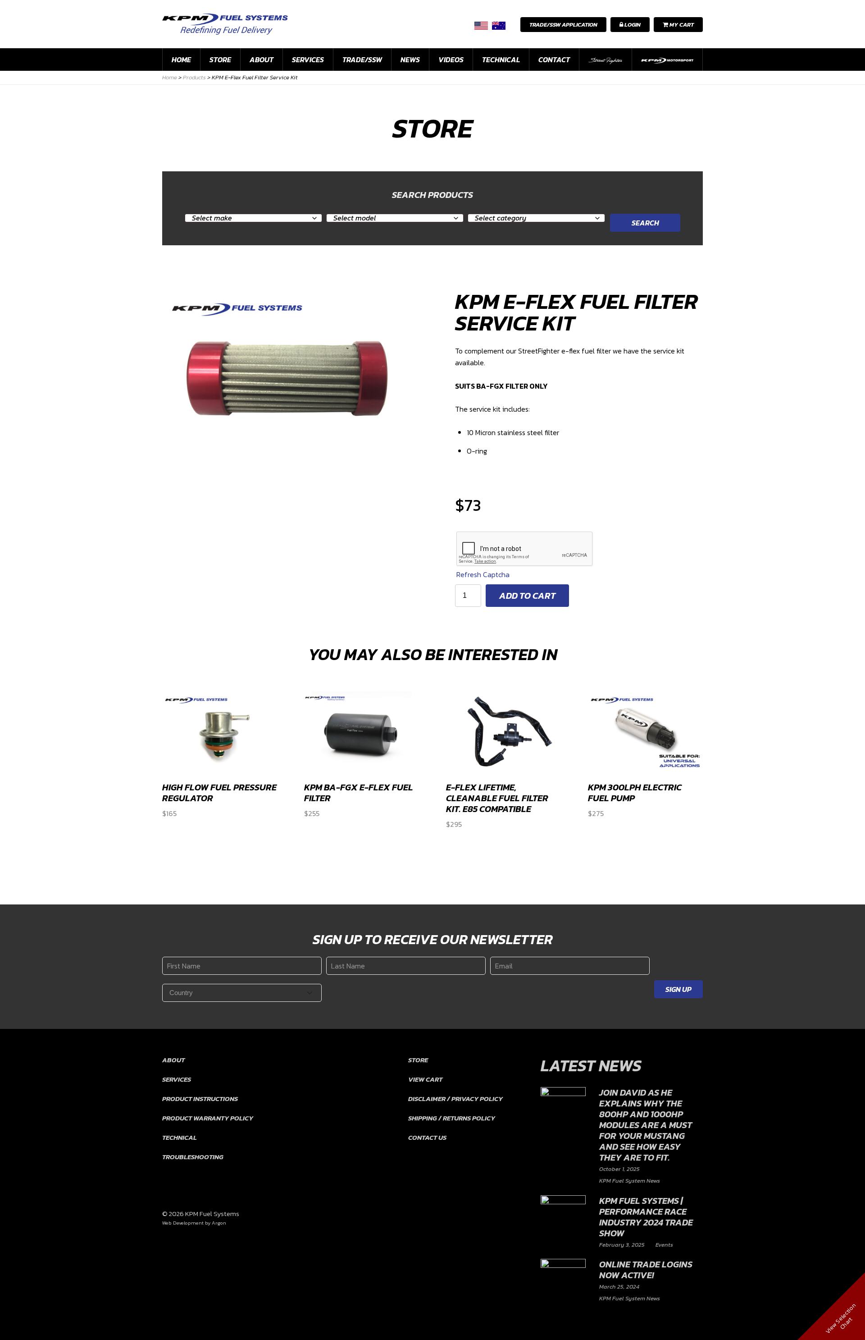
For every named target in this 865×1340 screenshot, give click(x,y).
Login (632, 24)
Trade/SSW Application (563, 24)
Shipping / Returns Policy (451, 1118)
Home (181, 59)
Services (308, 59)
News (410, 59)
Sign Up (678, 989)
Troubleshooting (192, 1157)
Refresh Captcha (483, 574)
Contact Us (427, 1137)
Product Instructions (200, 1098)
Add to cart (527, 595)
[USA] (481, 25)
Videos (451, 59)
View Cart (425, 1079)
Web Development (183, 1222)
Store (220, 59)
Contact (554, 59)
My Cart (681, 24)
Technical (501, 59)
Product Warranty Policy (207, 1118)
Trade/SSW (362, 59)
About (261, 59)
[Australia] (498, 25)
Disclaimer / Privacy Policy (455, 1098)
